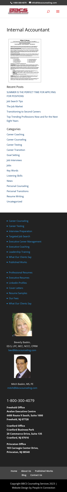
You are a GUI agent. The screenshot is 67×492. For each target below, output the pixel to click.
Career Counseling (16, 139)
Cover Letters (16, 287)
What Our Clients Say (20, 257)
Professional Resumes (20, 272)
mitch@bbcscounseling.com (22, 387)
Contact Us (36, 475)
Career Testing (14, 144)
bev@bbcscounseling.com (22, 350)
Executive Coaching (19, 246)
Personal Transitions (18, 191)
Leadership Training (19, 251)
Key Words (12, 170)
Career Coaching (15, 134)
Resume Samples (18, 293)
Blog (24, 475)
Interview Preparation (20, 231)
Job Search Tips (15, 101)
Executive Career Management (25, 241)
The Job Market (15, 106)
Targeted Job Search (19, 236)
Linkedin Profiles (18, 282)
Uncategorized (14, 201)
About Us (26, 470)
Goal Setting (13, 155)
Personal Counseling (18, 186)
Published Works (18, 262)
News (10, 180)
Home (14, 470)
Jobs (9, 165)
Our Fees (14, 298)
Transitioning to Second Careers (24, 111)
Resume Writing (15, 196)
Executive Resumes (19, 277)
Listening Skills (14, 175)
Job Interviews (14, 160)
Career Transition (16, 149)
